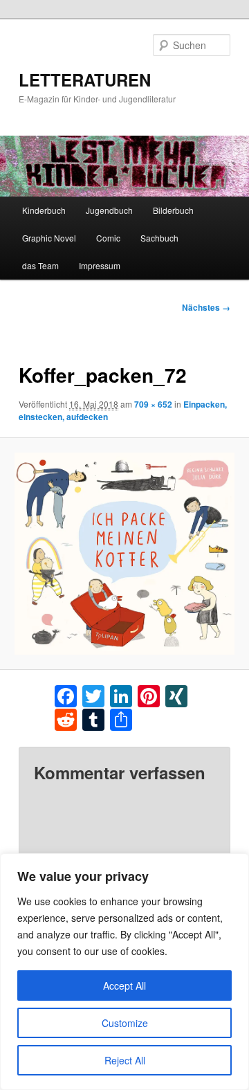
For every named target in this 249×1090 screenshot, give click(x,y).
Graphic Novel (49, 238)
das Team (40, 265)
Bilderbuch (173, 210)
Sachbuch (159, 238)
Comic (108, 238)
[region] (124, 971)
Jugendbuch (109, 210)
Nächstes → (206, 307)
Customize (125, 1023)
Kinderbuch (44, 210)
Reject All (124, 1060)
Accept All (124, 985)
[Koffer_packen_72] (124, 554)
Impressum (99, 265)
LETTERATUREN (85, 79)
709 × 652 (153, 404)
